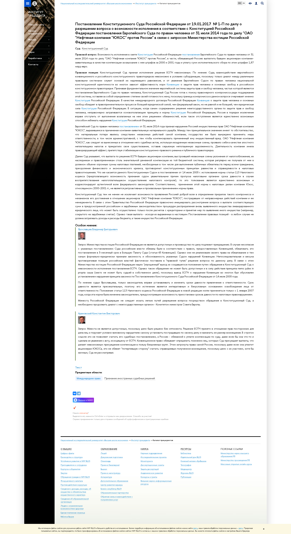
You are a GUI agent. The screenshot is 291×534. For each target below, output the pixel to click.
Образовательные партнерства (115, 492)
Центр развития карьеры (112, 485)
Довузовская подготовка (112, 457)
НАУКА (144, 449)
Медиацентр (186, 469)
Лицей (104, 453)
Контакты (33, 64)
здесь (195, 528)
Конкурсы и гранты (149, 477)
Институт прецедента (140, 440)
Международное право (89, 378)
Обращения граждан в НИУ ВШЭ (75, 477)
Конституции (145, 54)
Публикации (186, 477)
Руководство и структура (71, 457)
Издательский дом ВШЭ (191, 457)
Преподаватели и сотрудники (74, 465)
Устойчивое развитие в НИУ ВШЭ (75, 461)
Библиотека (186, 453)
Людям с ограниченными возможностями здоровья (72, 507)
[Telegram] (79, 393)
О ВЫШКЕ (66, 449)
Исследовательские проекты (154, 457)
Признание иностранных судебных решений (130, 378)
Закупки (64, 473)
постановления (191, 54)
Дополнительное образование (114, 481)
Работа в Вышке (67, 516)
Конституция (82, 100)
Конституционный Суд (95, 48)
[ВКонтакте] (74, 393)
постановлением (129, 126)
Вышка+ (104, 469)
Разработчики (35, 58)
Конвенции (173, 84)
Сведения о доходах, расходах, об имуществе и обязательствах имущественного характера (76, 492)
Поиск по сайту (36, 24)
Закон (31, 45)
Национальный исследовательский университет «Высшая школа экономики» (94, 440)
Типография (186, 465)
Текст (78, 367)
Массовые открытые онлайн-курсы (236, 464)
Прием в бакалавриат (110, 465)
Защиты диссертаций (150, 469)
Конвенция (203, 100)
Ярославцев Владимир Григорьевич (98, 229)
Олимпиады (106, 461)
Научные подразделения (151, 453)
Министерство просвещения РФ (235, 460)
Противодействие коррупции (74, 485)
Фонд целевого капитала (72, 481)
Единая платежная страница (73, 512)
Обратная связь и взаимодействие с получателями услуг (117, 498)
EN (244, 3)
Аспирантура (106, 477)
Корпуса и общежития (70, 469)
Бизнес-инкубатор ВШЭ (111, 489)
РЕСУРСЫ (186, 449)
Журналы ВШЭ (187, 473)
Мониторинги (147, 461)
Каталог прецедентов (35, 32)
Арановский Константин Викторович (99, 313)
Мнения (32, 39)
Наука (31, 52)
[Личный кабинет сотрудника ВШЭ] (256, 3)
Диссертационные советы (152, 465)
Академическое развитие (152, 473)
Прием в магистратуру (110, 473)
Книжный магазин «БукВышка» (193, 461)
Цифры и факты (67, 453)
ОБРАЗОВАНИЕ (109, 449)
